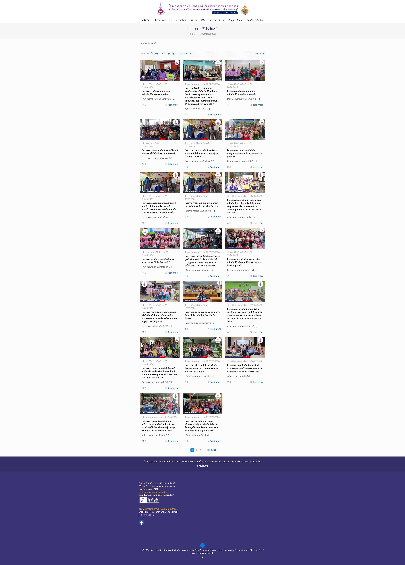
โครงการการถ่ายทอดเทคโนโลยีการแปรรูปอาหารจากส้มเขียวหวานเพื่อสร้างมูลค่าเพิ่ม (244, 153)
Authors (185, 53)
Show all (260, 53)
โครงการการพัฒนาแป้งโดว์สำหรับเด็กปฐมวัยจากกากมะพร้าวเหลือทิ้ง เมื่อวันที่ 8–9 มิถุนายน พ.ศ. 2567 (202, 368)
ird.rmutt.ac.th (146, 515)
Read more (173, 104)
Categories (158, 53)
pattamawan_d (194, 84)
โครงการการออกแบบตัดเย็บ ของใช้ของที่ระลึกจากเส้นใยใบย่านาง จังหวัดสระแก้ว (160, 152)
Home (192, 33)
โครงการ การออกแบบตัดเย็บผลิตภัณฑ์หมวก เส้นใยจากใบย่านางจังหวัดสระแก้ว (202, 204)
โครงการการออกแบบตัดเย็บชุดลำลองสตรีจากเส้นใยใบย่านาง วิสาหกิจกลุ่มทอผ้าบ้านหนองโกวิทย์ (202, 153)
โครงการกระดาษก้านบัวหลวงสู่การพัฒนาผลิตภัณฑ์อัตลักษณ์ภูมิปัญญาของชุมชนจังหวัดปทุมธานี (244, 262)
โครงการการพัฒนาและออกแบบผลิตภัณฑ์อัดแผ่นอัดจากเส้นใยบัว (241, 93)
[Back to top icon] (202, 545)
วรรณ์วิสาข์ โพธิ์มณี (153, 84)
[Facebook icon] (202, 557)
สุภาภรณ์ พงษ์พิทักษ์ (153, 252)
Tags (172, 53)
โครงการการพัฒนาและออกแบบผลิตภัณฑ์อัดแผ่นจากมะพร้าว (156, 93)
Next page (211, 450)
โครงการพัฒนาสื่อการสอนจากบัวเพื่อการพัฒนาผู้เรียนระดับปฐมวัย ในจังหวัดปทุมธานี (202, 315)
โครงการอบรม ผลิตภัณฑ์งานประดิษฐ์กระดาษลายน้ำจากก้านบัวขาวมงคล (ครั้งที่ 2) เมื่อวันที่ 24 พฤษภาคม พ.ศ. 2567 (244, 368)
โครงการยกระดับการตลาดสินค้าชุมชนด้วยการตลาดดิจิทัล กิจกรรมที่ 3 (158, 261)
